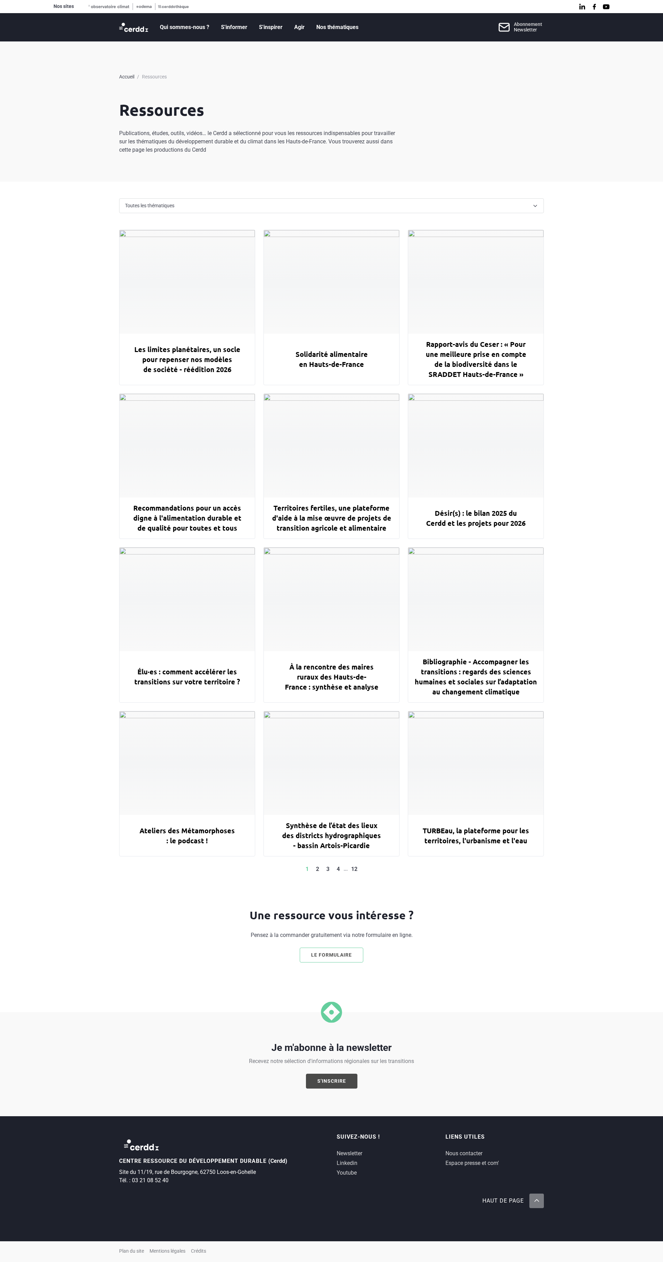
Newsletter (349, 1153)
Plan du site (131, 1251)
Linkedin (347, 1163)
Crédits (198, 1251)
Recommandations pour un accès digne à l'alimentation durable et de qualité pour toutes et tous (187, 517)
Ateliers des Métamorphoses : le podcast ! (187, 835)
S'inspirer (270, 27)
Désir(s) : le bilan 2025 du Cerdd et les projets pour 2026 (476, 518)
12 (354, 869)
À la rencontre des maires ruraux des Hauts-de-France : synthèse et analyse (331, 676)
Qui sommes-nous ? (184, 27)
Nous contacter (463, 1153)
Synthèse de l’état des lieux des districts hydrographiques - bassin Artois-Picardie (331, 835)
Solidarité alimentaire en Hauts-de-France (332, 359)
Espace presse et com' (472, 1163)
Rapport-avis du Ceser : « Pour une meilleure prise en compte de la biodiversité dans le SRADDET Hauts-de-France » (476, 359)
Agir (299, 27)
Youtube (347, 1172)
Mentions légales (167, 1251)
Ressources (154, 76)
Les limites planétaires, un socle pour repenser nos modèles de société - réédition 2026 (187, 359)
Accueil (126, 76)
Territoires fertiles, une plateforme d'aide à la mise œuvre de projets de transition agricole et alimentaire (331, 517)
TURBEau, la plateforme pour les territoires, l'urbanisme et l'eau (476, 835)
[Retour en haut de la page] (536, 1201)
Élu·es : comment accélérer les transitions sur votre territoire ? (187, 676)
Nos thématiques (337, 27)
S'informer (234, 27)
